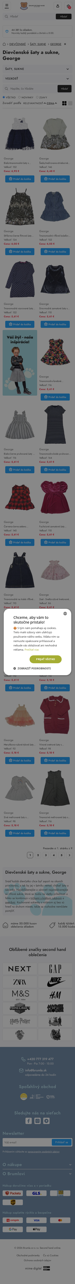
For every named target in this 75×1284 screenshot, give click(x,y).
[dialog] (37, 642)
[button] (32, 668)
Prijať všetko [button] (45, 659)
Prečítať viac (32, 649)
